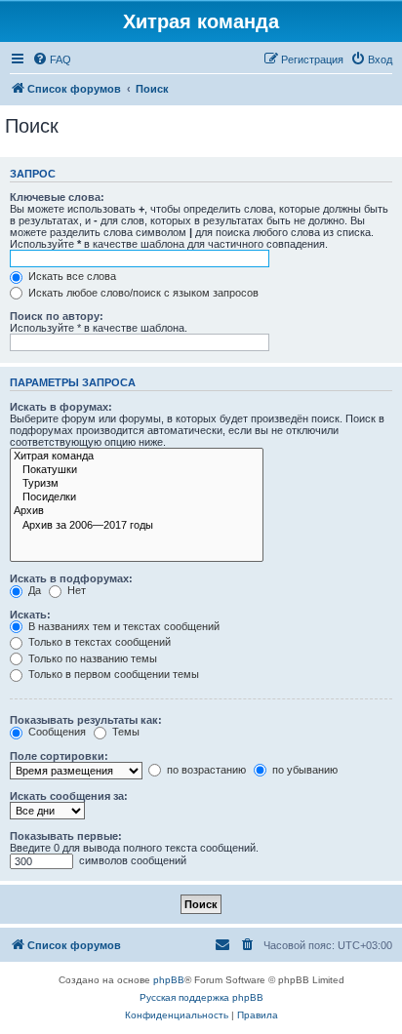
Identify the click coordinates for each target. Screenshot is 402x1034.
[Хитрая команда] (136, 456)
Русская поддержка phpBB (201, 997)
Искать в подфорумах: (71, 578)
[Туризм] (136, 484)
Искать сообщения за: (69, 796)
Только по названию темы (91, 658)
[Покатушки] (136, 470)
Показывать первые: (66, 836)
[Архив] (136, 511)
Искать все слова (70, 276)
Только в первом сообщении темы (112, 674)
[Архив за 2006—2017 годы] (136, 526)
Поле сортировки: (59, 756)
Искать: (30, 614)
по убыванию (303, 770)
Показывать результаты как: (86, 720)
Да (33, 590)
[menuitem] (51, 59)
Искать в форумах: (61, 407)
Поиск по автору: (56, 316)
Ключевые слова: (57, 197)
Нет (75, 590)
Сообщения (55, 731)
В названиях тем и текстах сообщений (122, 626)
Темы (124, 731)
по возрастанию (205, 770)
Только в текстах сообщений (98, 642)
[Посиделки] (136, 497)
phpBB (168, 979)
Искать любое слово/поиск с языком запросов (142, 292)
